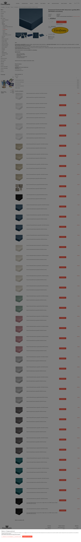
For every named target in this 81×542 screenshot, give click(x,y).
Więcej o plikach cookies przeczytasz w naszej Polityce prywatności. (11, 534)
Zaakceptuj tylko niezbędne (7, 536)
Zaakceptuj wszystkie (27, 536)
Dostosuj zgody (18, 536)
